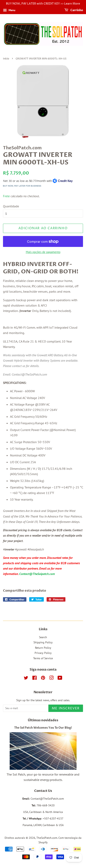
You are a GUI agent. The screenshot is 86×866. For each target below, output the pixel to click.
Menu (11, 10)
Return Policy (43, 648)
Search (43, 637)
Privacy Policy (43, 653)
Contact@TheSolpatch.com (37, 574)
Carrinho (76, 10)
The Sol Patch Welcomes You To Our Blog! (43, 728)
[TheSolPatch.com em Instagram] (51, 678)
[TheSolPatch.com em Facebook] (34, 678)
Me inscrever (66, 708)
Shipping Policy (43, 642)
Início (6, 58)
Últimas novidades (43, 720)
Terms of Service (43, 658)
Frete (6, 196)
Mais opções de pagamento (43, 252)
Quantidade (11, 206)
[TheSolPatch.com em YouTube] (60, 678)
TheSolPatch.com (46, 838)
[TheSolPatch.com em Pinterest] (43, 678)
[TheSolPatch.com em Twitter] (26, 678)
